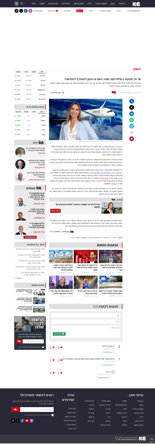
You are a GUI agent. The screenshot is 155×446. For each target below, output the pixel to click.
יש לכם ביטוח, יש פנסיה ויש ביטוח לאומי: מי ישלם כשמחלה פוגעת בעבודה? (24, 299)
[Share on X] (131, 107)
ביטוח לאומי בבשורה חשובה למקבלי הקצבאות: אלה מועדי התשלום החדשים (63, 267)
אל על (114, 237)
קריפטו (124, 417)
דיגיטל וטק (66, 3)
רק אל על (108, 346)
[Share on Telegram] (131, 126)
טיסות (78, 237)
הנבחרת (122, 3)
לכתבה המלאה (55, 211)
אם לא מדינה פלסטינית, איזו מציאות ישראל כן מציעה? (35, 149)
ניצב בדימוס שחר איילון (37, 180)
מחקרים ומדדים (105, 11)
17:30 (43, 255)
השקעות (84, 237)
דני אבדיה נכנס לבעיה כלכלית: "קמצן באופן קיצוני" (87, 292)
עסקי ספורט (106, 401)
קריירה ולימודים (105, 405)
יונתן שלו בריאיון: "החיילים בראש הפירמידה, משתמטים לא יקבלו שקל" (111, 267)
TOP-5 (91, 409)
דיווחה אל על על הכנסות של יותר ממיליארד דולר (106, 173)
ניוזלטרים (67, 11)
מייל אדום (51, 11)
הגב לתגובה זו (107, 352)
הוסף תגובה (58, 334)
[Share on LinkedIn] (131, 113)
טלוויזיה (124, 425)
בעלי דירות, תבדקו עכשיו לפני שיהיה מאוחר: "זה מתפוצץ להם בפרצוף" (24, 291)
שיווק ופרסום (79, 3)
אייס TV (91, 413)
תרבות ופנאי (89, 401)
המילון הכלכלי (105, 425)
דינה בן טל (106, 237)
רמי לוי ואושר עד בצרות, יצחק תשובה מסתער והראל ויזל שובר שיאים (87, 267)
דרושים (91, 417)
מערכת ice (95, 272)
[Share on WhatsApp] (131, 120)
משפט (42, 3)
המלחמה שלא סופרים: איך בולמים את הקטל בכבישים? (36, 175)
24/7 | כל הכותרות (35, 244)
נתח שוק (114, 184)
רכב (109, 417)
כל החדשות (19, 278)
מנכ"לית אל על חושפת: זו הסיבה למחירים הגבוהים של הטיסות (78, 205)
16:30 (43, 249)
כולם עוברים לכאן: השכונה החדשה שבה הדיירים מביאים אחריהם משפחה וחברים (24, 308)
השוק (113, 3)
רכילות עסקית (122, 413)
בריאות (108, 421)
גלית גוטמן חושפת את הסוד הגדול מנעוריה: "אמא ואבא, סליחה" (61, 292)
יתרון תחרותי (104, 178)
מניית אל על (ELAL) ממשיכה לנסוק (110, 146)
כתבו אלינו (72, 408)
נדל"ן (90, 3)
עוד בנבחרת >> (30, 237)
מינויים (108, 409)
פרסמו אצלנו (71, 424)
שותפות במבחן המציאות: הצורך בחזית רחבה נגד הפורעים (36, 162)
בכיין (107, 371)
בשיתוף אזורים (29, 311)
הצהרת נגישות (70, 416)
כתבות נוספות (38, 285)
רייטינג (91, 11)
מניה (72, 237)
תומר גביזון (137, 92)
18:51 (43, 273)
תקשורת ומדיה (101, 3)
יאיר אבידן (41, 153)
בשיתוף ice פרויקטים (27, 294)
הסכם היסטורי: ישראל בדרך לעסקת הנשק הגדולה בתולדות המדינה (110, 292)
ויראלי (34, 3)
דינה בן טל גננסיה (95, 237)
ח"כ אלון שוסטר (39, 167)
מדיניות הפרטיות (70, 420)
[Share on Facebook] (131, 101)
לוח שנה (91, 421)
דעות (118, 11)
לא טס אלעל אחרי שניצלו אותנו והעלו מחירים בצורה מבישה (89, 359)
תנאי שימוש (71, 412)
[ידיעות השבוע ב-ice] (86, 256)
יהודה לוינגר (119, 272)
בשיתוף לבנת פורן (28, 303)
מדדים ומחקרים (121, 405)
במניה (97, 170)
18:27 (43, 267)
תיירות (92, 405)
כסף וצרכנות (53, 3)
